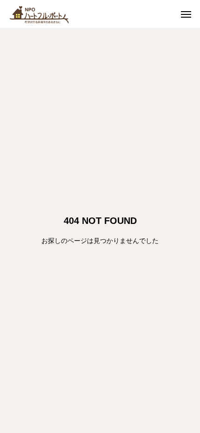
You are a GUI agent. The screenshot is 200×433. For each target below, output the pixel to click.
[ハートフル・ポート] (46, 14)
